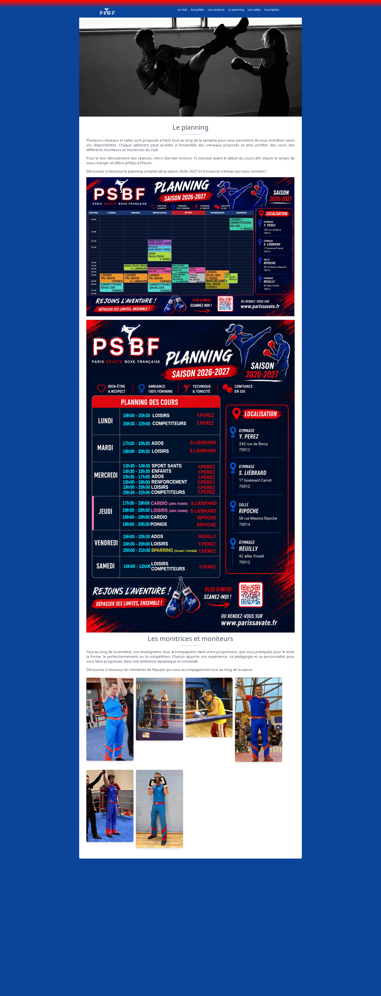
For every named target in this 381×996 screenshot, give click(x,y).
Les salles (254, 10)
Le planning (236, 10)
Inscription (271, 10)
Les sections (216, 10)
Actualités (197, 10)
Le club (182, 10)
